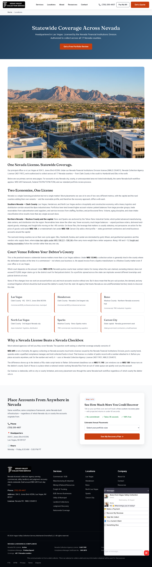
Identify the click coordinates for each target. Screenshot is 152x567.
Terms (30, 563)
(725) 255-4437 (108, 5)
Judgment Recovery (61, 506)
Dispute (38, 563)
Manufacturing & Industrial (63, 481)
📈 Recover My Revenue (113, 513)
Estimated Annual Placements (96, 423)
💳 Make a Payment (112, 509)
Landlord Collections (61, 502)
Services (39, 5)
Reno (88, 485)
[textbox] (123, 552)
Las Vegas (89, 477)
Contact (84, 5)
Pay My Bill (123, 5)
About (61, 5)
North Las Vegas (92, 489)
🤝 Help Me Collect (111, 517)
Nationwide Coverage (61, 510)
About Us (121, 477)
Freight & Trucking (60, 489)
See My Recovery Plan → (112, 436)
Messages (110, 491)
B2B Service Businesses (62, 494)
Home (10, 12)
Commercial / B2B (60, 477)
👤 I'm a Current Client (112, 521)
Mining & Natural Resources (63, 485)
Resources (72, 5)
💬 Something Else (111, 525)
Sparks (88, 494)
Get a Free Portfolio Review (76, 46)
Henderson (90, 481)
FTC (9, 563)
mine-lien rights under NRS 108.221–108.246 (54, 240)
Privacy (22, 563)
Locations (51, 5)
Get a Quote (140, 5)
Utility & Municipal (60, 498)
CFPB (15, 563)
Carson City (90, 498)
